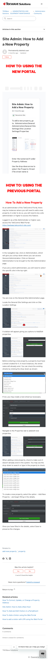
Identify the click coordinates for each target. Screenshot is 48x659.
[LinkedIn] (10, 559)
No (30, 571)
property (21, 551)
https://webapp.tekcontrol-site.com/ (16, 225)
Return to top (7, 590)
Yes (18, 571)
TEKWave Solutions (10, 650)
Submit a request (33, 582)
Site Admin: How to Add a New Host (16, 607)
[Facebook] (3, 559)
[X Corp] (7, 559)
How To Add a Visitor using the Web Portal (19, 615)
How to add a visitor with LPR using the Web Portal (22, 619)
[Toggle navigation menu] (42, 4)
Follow (7, 57)
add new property (9, 551)
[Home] (16, 4)
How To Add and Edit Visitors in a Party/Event (20, 611)
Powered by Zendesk (38, 657)
